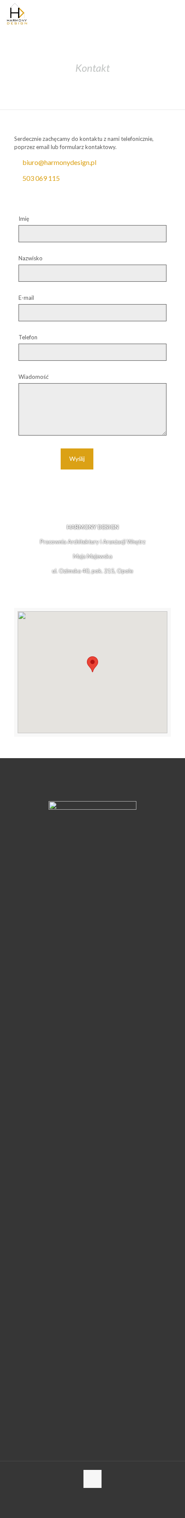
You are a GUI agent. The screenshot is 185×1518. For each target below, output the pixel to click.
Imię (23, 218)
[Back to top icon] (92, 1479)
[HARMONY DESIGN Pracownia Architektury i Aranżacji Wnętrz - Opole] (17, 13)
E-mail (26, 297)
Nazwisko (30, 258)
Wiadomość (33, 376)
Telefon (27, 337)
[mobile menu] (173, 13)
